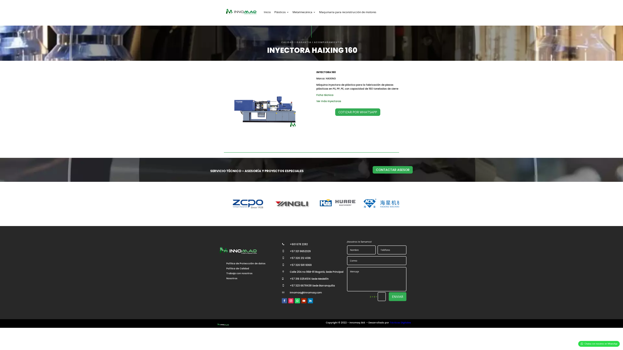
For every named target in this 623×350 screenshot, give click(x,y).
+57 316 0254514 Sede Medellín (309, 278)
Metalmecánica (302, 12)
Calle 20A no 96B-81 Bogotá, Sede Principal (316, 272)
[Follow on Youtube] (303, 300)
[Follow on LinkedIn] (310, 300)
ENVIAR (397, 296)
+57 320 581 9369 (301, 265)
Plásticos (280, 12)
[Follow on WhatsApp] (297, 300)
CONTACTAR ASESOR (392, 170)
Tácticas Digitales (400, 322)
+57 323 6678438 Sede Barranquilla (312, 285)
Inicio (267, 12)
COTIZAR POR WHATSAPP (357, 112)
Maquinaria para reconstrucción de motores (347, 12)
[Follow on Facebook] (284, 300)
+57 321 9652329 (300, 251)
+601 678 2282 (299, 244)
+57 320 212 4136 (300, 258)
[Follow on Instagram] (290, 300)
